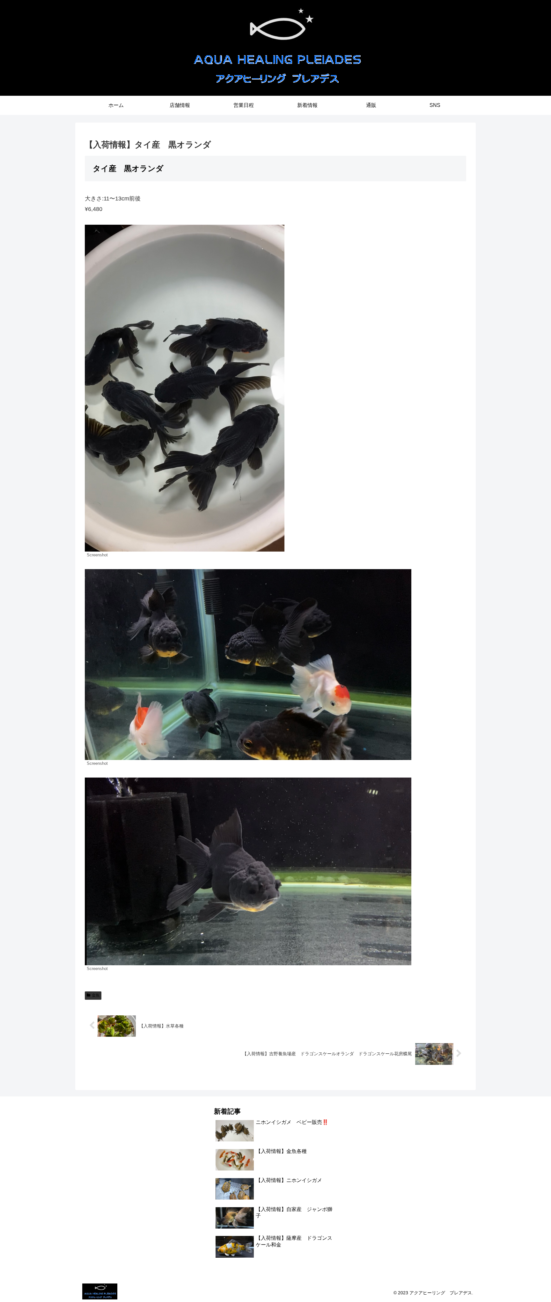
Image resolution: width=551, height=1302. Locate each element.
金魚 (95, 995)
